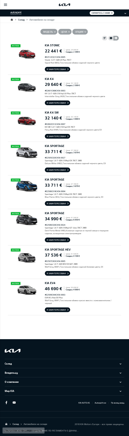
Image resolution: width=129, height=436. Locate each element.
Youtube (14, 402)
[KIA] (64, 4)
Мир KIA (9, 390)
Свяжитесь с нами (101, 13)
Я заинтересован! (56, 69)
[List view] (116, 38)
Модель (48, 31)
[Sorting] (104, 38)
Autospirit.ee (100, 403)
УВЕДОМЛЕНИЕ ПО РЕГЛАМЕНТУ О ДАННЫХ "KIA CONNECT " (55, 430)
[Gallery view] (110, 38)
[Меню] (5, 5)
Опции (79, 31)
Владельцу (11, 372)
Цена (64, 31)
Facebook (6, 402)
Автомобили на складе (41, 19)
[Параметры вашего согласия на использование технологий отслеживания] (24, 430)
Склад (21, 19)
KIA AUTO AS (84, 403)
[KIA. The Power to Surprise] (12, 351)
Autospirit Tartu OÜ (11, 19)
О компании (12, 381)
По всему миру (117, 403)
